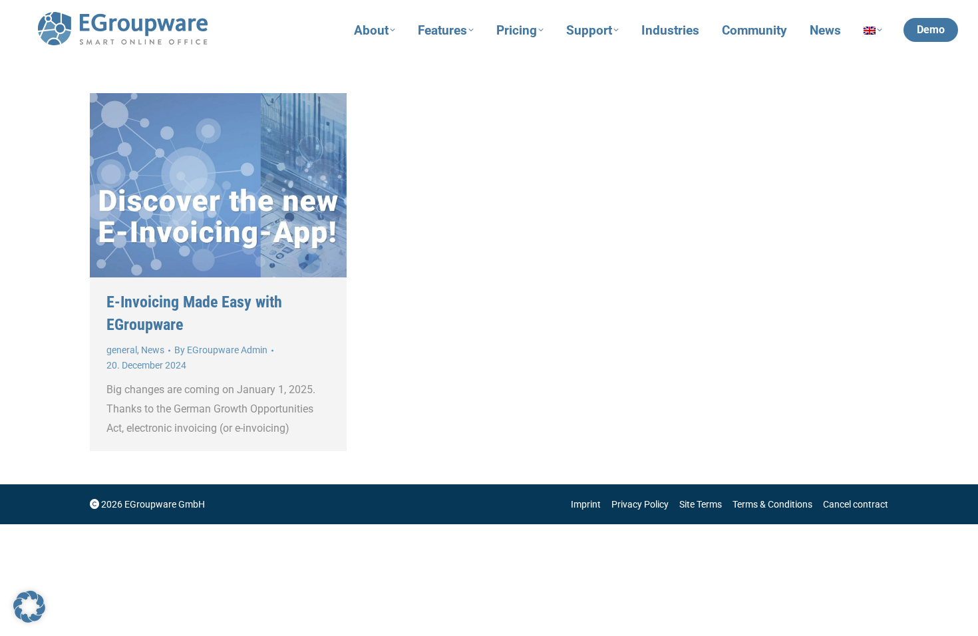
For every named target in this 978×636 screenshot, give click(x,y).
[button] (29, 606)
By (220, 350)
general (121, 350)
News (152, 350)
